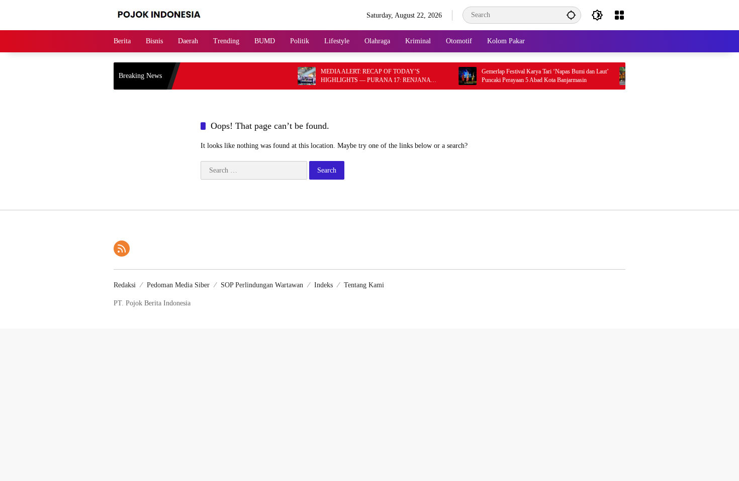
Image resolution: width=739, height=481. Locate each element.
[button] (571, 15)
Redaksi (125, 285)
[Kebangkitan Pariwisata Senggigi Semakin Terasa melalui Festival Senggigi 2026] (619, 76)
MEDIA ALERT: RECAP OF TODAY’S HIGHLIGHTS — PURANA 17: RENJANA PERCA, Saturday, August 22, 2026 (366, 76)
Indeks (323, 285)
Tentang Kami (364, 285)
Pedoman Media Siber (178, 285)
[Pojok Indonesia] (166, 14)
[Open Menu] (619, 15)
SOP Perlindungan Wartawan (262, 285)
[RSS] (122, 248)
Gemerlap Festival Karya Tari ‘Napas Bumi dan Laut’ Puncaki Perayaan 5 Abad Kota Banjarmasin (536, 76)
